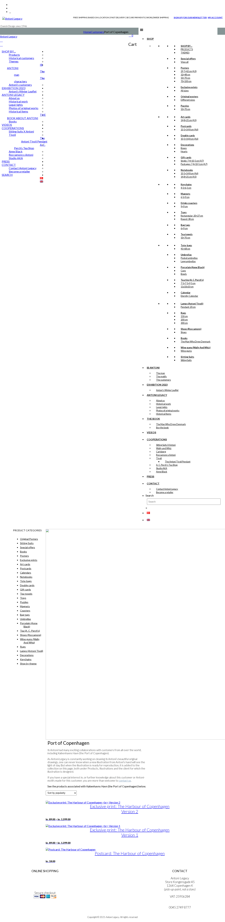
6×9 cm (184, 228)
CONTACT (153, 483)
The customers (163, 379)
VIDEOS (151, 432)
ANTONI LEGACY (157, 395)
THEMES (185, 52)
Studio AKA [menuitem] (16, 158)
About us (160, 400)
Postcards (25, 568)
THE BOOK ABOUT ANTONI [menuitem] (26, 116)
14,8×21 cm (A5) (189, 120)
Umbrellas (25, 618)
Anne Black (161, 471)
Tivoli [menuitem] (12, 134)
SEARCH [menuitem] (7, 174)
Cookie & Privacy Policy (44, 885)
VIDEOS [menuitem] (7, 124)
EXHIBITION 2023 (157, 384)
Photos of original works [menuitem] (23, 108)
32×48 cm (185, 74)
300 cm (184, 323)
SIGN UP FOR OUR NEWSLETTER (190, 17)
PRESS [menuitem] (6, 161)
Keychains (25, 659)
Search (150, 495)
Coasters (25, 610)
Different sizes (188, 99)
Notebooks (26, 576)
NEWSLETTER (45, 908)
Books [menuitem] (13, 121)
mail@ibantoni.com (180, 904)
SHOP (150, 38)
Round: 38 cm (187, 219)
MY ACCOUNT (215, 17)
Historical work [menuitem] (18, 101)
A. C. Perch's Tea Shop (167, 465)
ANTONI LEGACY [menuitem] (13, 94)
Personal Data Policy (45, 882)
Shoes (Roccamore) (30, 634)
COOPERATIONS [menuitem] (13, 128)
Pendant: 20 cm (188, 307)
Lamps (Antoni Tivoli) (31, 650)
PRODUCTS (187, 49)
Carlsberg (161, 451)
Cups (183, 270)
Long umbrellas (188, 261)
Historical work (163, 403)
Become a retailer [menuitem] (19, 171)
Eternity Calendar (189, 296)
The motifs (161, 376)
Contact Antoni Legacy (167, 489)
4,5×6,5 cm (186, 187)
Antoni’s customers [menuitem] (20, 84)
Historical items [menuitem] (18, 111)
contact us (125, 780)
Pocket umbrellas (189, 258)
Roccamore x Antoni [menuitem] (21, 154)
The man (160, 373)
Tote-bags (26, 581)
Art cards (25, 564)
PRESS (150, 476)
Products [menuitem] (14, 54)
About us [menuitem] (14, 98)
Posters (24, 555)
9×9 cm (184, 206)
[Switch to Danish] (148, 512)
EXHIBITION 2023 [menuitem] (13, 88)
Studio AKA (161, 468)
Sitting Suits (186, 360)
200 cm (184, 319)
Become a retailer (164, 492)
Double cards (27, 585)
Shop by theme (28, 663)
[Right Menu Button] (1, 40)
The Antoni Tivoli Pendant (177, 461)
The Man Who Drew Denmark (195, 341)
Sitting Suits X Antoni (166, 445)
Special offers (27, 547)
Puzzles (24, 602)
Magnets (25, 606)
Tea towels (26, 593)
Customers (97, 32)
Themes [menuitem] (13, 61)
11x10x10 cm (187, 286)
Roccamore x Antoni (166, 455)
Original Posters (29, 538)
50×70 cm (185, 78)
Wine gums (186, 350)
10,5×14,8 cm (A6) (189, 129)
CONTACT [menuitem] (9, 164)
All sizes (185, 90)
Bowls (184, 274)
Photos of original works (167, 410)
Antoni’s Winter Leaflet (167, 390)
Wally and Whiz (163, 448)
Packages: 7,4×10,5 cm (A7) (194, 164)
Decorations (27, 655)
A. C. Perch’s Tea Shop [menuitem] (29, 146)
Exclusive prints (28, 560)
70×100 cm (186, 81)
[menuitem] (41, 178)
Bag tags (25, 614)
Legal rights (161, 407)
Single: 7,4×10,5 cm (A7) (192, 160)
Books (23, 551)
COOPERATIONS (157, 439)
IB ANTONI (153, 367)
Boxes (184, 148)
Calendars (25, 572)
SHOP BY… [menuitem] (9, 51)
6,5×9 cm (185, 197)
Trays (23, 597)
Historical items (163, 413)
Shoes (184, 332)
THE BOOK (153, 418)
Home (87, 32)
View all (184, 62)
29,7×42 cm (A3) (189, 71)
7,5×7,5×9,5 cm (188, 283)
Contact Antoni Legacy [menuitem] (22, 168)
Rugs (23, 646)
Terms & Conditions (45, 878)
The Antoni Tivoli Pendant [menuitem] (34, 139)
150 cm (184, 316)
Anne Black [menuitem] (15, 151)
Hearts (184, 151)
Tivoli (159, 458)
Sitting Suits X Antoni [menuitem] (21, 131)
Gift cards (25, 589)
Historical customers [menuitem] (21, 58)
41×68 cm (185, 248)
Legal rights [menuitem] (16, 104)
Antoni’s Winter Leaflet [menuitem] (23, 91)
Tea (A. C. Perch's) (30, 630)
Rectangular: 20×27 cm (192, 215)
